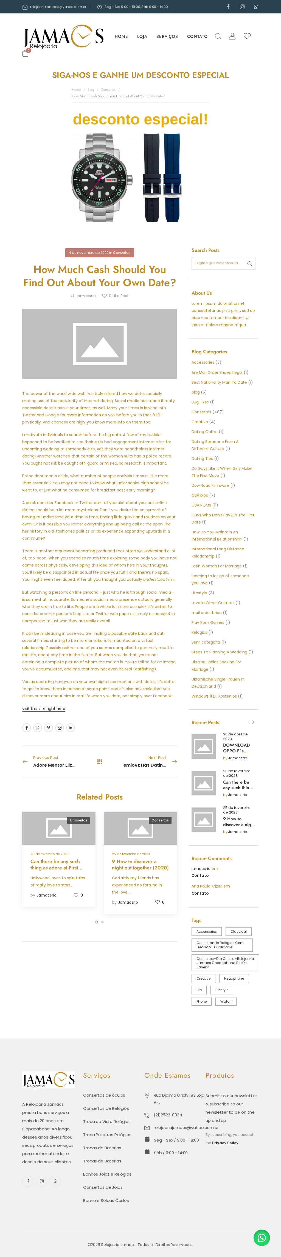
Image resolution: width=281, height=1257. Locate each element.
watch (226, 1001)
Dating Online (205, 431)
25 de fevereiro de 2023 (237, 810)
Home (76, 89)
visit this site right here (43, 708)
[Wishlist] (247, 36)
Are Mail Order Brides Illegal (217, 372)
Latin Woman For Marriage (217, 566)
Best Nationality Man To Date (219, 382)
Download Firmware (210, 485)
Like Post (119, 295)
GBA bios (200, 495)
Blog (91, 89)
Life (199, 990)
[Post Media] (204, 746)
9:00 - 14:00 (158, 6)
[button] (262, 1238)
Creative (200, 422)
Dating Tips (202, 458)
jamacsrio (237, 758)
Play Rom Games (208, 622)
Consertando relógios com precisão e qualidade (220, 944)
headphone (234, 978)
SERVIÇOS (167, 36)
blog (196, 392)
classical (239, 931)
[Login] (232, 36)
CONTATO (197, 36)
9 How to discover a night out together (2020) (239, 827)
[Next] (253, 722)
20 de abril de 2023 (235, 736)
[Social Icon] (228, 6)
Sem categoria (206, 642)
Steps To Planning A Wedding (219, 652)
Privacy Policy (225, 1143)
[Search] (218, 36)
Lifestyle (199, 593)
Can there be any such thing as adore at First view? (239, 790)
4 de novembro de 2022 (88, 252)
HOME (121, 36)
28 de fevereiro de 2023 (237, 773)
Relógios (199, 632)
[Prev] (249, 722)
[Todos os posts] (100, 761)
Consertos (108, 89)
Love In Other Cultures (213, 602)
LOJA (142, 36)
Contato (200, 875)
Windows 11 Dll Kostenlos (214, 696)
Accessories (203, 362)
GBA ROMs (201, 505)
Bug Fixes (200, 402)
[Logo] (63, 37)
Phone (201, 1001)
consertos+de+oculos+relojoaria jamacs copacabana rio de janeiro (225, 962)
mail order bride (207, 612)
